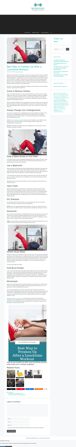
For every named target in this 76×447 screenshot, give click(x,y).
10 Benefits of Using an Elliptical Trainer (15, 393)
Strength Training (35, 32)
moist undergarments (16, 120)
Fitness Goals (27, 32)
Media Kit (65, 86)
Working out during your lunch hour (14, 298)
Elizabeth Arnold (57, 86)
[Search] (67, 49)
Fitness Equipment (45, 32)
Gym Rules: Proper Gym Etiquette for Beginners (17, 394)
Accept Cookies (2, 446)
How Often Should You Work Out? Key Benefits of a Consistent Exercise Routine (61, 68)
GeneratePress (47, 438)
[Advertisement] (38, 22)
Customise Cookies (9, 446)
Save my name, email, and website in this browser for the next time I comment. (26, 427)
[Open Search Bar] (51, 32)
